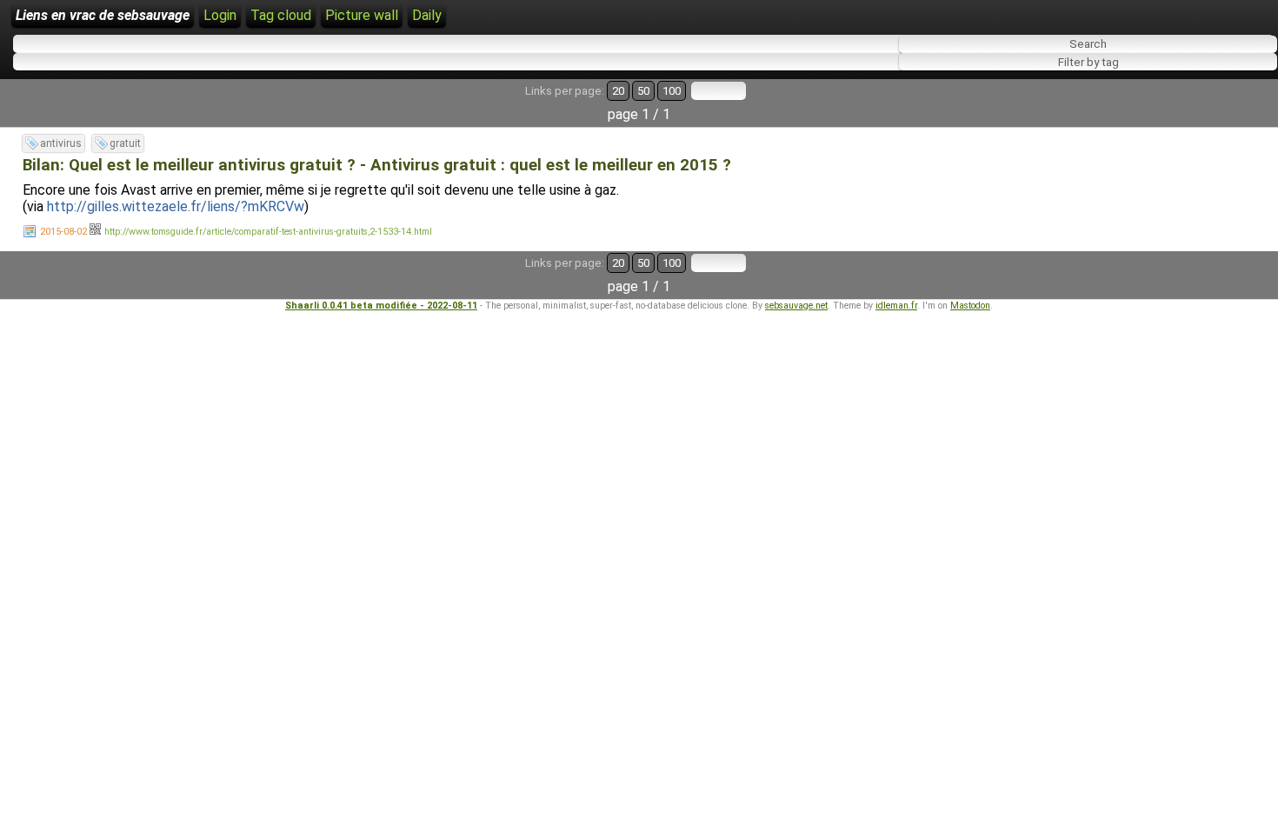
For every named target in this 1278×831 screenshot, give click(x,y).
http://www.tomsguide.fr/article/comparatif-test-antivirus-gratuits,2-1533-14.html (268, 231)
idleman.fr (896, 305)
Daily (427, 15)
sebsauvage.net (796, 305)
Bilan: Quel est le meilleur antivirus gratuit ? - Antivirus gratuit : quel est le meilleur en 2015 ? (377, 165)
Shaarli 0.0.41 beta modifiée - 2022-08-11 (381, 305)
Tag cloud (280, 15)
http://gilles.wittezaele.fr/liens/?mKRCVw (175, 206)
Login (219, 15)
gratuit (125, 143)
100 (671, 90)
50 (643, 90)
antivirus (61, 143)
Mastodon (970, 305)
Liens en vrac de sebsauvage (103, 15)
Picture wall (361, 15)
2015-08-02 (63, 231)
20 (618, 90)
